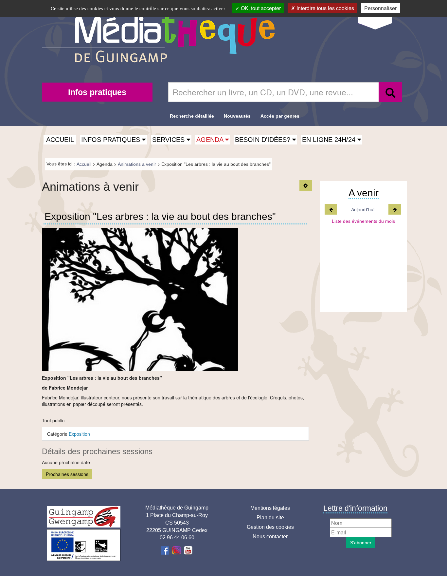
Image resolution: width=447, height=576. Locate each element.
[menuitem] (97, 92)
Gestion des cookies (270, 527)
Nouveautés (237, 116)
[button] (113, 139)
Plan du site (270, 517)
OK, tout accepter (260, 8)
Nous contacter (270, 536)
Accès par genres (279, 116)
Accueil (60, 139)
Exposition (79, 434)
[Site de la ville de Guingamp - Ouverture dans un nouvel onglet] (83, 517)
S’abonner (360, 542)
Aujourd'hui (363, 209)
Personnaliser (380, 8)
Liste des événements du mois (363, 221)
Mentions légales (270, 508)
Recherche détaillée (192, 116)
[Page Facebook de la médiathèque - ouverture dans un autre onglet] (165, 550)
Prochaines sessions (67, 474)
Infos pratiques (97, 92)
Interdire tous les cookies (324, 8)
